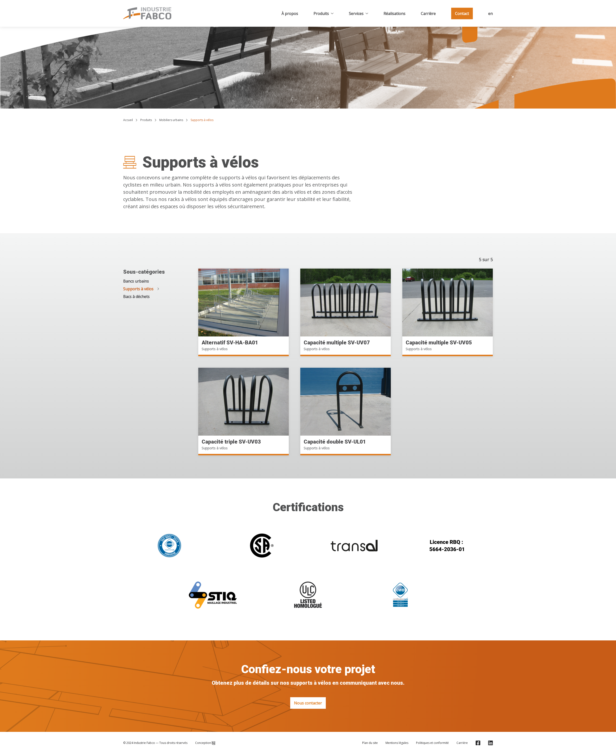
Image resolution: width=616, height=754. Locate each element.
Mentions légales (396, 743)
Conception (203, 743)
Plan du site (370, 743)
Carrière (428, 13)
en (490, 13)
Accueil (128, 120)
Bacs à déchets (136, 296)
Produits (321, 13)
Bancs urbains (136, 281)
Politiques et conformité (432, 743)
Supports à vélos (138, 288)
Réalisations (394, 13)
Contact (462, 13)
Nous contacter (308, 703)
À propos (290, 13)
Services (356, 13)
